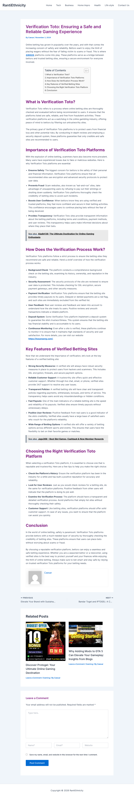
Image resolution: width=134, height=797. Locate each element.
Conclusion (52, 90)
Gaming (46, 678)
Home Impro (84, 5)
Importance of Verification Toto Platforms (65, 77)
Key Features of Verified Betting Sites (63, 84)
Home (49, 5)
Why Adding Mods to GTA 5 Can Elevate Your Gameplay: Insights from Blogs (86, 655)
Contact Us (123, 5)
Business (69, 5)
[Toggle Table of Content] (85, 71)
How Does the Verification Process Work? (65, 81)
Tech (58, 5)
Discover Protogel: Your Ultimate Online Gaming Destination (40, 668)
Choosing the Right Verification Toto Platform (67, 87)
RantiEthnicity (14, 5)
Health (97, 5)
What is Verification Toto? (58, 74)
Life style (109, 5)
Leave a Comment (34, 678)
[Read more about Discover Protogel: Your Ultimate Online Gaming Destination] (45, 641)
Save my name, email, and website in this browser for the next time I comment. (63, 755)
